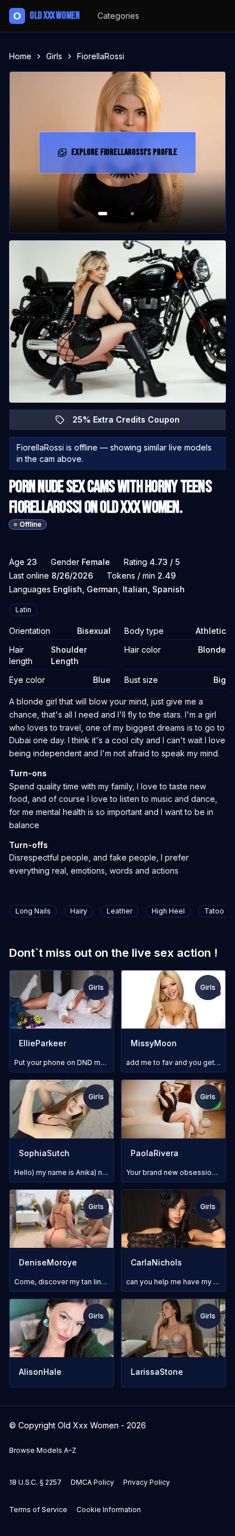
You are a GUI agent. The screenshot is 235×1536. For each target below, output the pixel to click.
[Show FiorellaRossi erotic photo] (102, 213)
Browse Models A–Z (42, 1450)
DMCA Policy (92, 1482)
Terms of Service (38, 1509)
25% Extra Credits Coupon (132, 422)
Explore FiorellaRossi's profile (124, 156)
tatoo (214, 911)
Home (20, 56)
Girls (54, 56)
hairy (78, 911)
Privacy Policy (146, 1482)
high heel (168, 911)
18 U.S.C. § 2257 (35, 1482)
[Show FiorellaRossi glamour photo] (132, 213)
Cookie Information (108, 1509)
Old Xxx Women (46, 16)
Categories (118, 16)
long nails (33, 911)
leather (119, 911)
